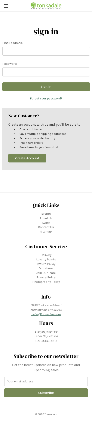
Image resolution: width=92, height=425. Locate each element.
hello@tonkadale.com (46, 314)
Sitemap (46, 231)
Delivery (46, 255)
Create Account (27, 158)
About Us (46, 218)
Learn (46, 222)
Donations (46, 268)
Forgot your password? (46, 98)
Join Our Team (46, 273)
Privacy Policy (46, 277)
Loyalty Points (46, 259)
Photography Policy (46, 282)
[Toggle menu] (6, 6)
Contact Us (46, 227)
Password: (9, 64)
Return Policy (46, 264)
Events (46, 213)
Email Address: (12, 43)
